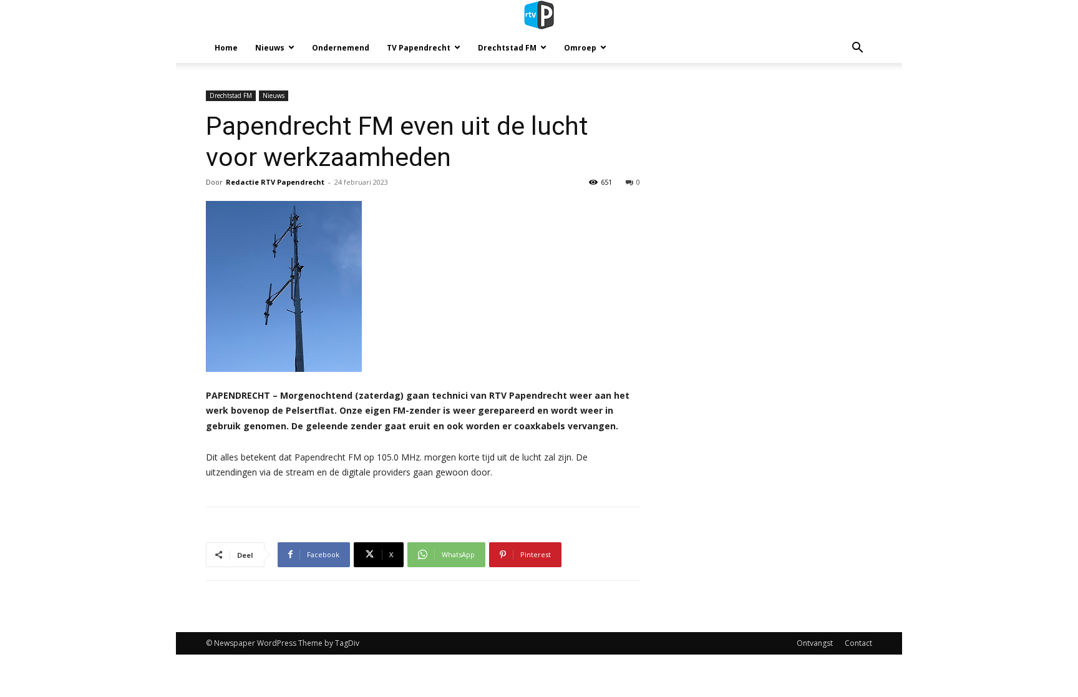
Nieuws (269, 47)
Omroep (580, 47)
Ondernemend (340, 47)
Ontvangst (815, 643)
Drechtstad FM (507, 47)
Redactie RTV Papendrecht (275, 182)
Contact (858, 643)
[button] (857, 49)
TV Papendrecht (418, 47)
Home (226, 47)
